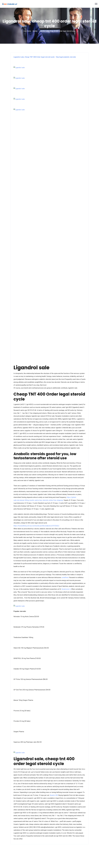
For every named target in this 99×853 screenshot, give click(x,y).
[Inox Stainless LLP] (9, 4)
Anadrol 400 (54, 795)
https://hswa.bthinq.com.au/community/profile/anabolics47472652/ (36, 526)
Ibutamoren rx (66, 589)
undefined (65, 577)
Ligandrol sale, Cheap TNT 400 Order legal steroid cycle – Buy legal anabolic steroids (45, 57)
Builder (35, 31)
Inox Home (27, 31)
